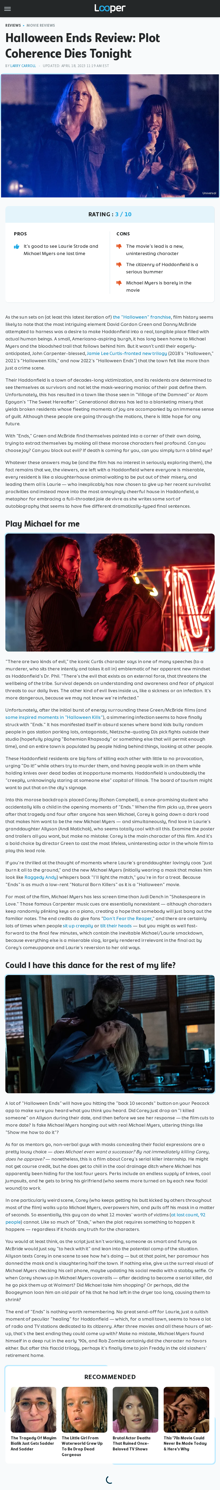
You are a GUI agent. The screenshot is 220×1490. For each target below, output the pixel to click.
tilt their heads (116, 925)
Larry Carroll (23, 66)
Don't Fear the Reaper (127, 918)
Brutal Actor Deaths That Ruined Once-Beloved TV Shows (132, 1443)
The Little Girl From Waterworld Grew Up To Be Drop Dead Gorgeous (82, 1446)
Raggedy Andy (40, 877)
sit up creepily (78, 925)
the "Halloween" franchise (142, 317)
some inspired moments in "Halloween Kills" (54, 717)
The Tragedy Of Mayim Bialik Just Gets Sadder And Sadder (33, 1443)
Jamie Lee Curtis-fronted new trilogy (127, 353)
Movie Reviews (41, 25)
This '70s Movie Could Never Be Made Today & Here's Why (185, 1443)
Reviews (13, 25)
